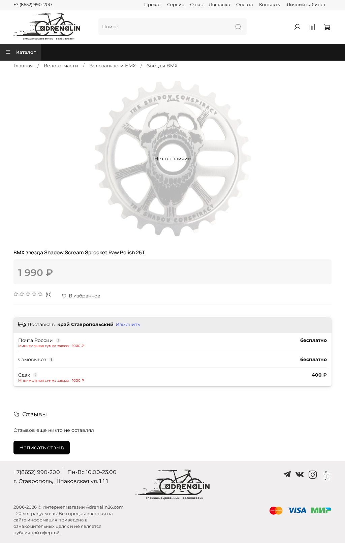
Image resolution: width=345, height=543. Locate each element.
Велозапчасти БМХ (112, 66)
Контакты (270, 4)
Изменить (128, 324)
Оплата (244, 4)
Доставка (219, 4)
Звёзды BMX (162, 66)
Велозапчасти (61, 66)
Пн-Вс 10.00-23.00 (92, 472)
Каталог (26, 52)
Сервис (175, 4)
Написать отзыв (41, 447)
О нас (196, 4)
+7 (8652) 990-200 (32, 4)
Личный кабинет (306, 4)
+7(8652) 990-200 (36, 472)
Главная (23, 66)
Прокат (152, 4)
